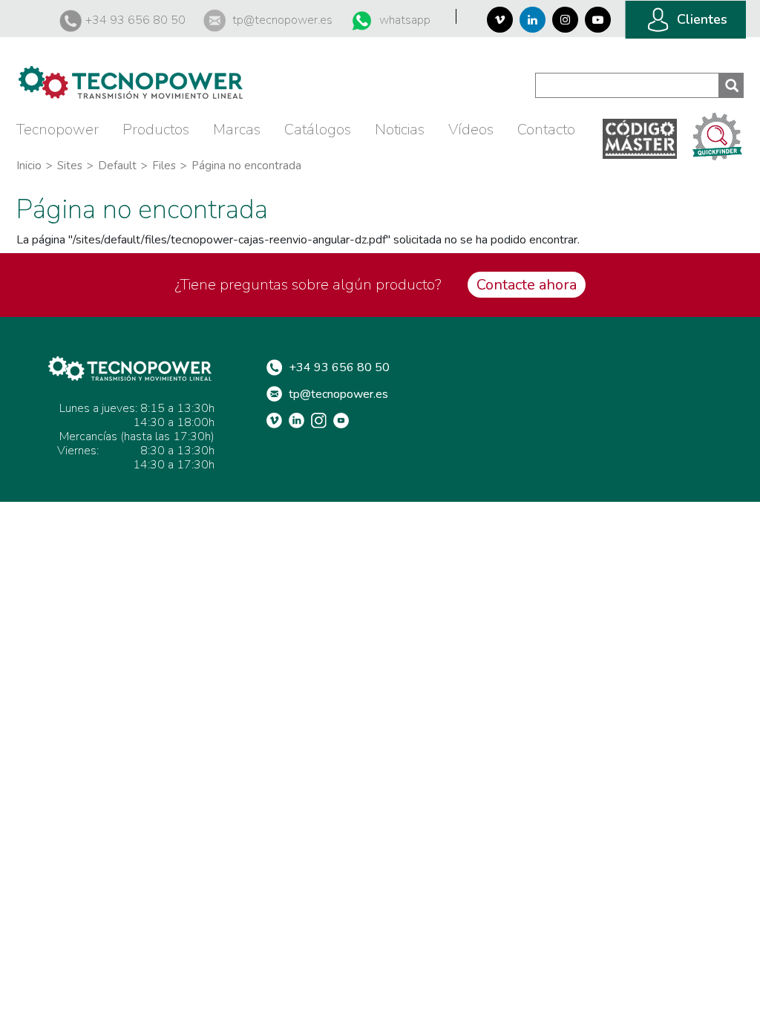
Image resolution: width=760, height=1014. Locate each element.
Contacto (546, 130)
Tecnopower (57, 130)
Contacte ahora (526, 285)
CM (640, 139)
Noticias (400, 130)
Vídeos (471, 130)
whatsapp (404, 20)
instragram (322, 421)
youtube (344, 421)
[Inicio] (130, 74)
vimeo (277, 421)
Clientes (702, 19)
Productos (155, 130)
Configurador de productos (718, 135)
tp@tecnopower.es (282, 20)
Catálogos (317, 130)
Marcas (237, 130)
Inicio (29, 165)
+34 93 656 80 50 (135, 20)
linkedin (300, 421)
